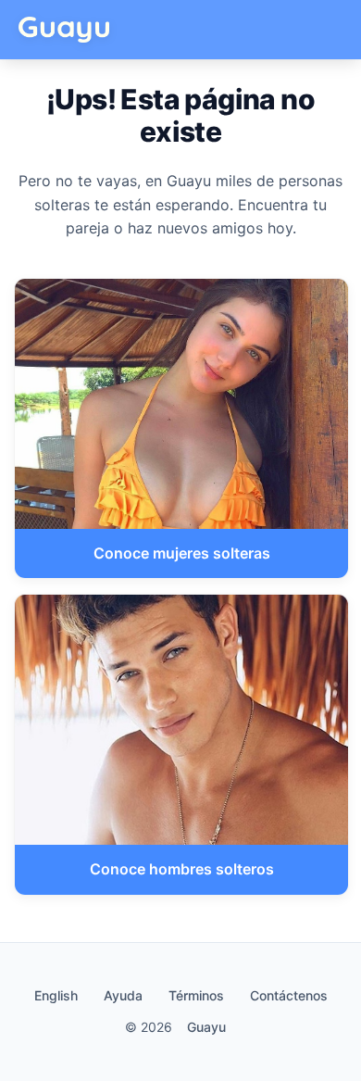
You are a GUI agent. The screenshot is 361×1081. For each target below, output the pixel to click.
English (56, 995)
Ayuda (123, 995)
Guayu (206, 1027)
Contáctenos (289, 995)
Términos (196, 995)
